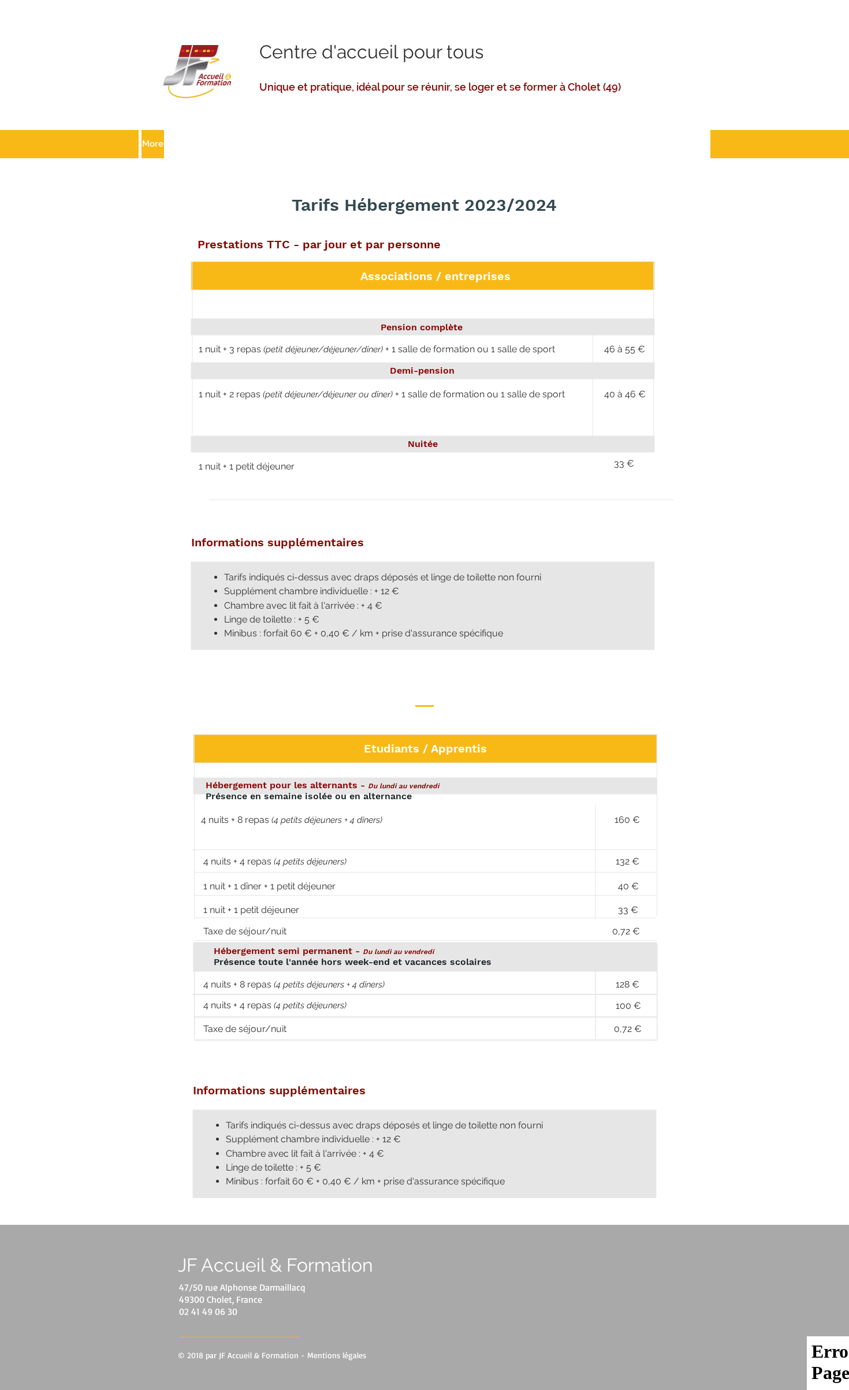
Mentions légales (336, 1355)
